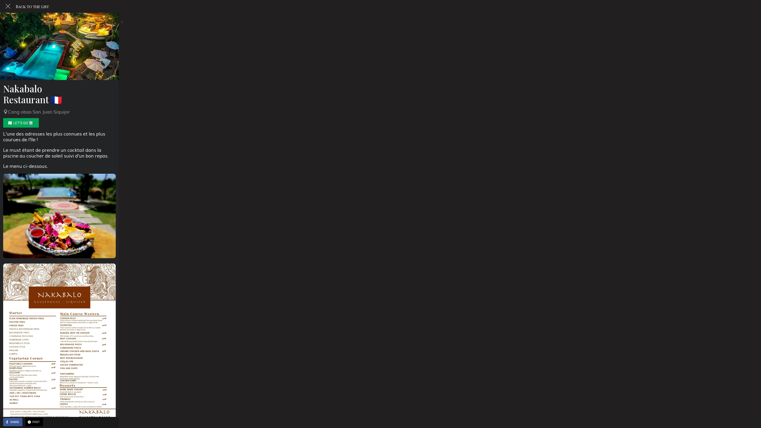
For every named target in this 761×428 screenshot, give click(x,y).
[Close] (8, 6)
